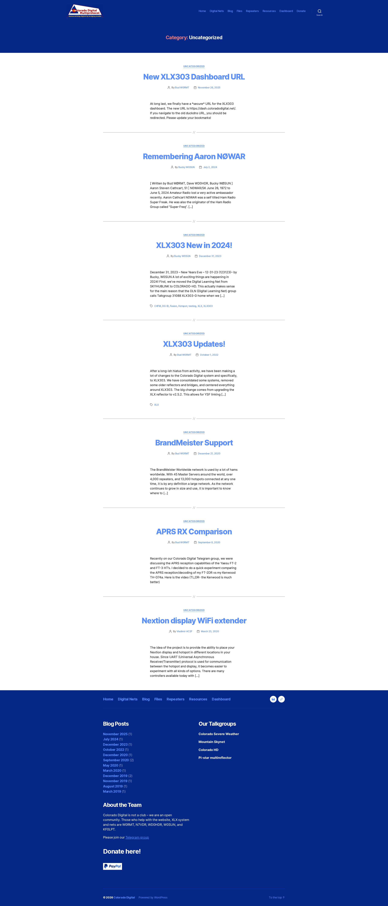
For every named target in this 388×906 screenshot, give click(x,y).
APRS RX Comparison (194, 531)
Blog (230, 11)
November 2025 (115, 734)
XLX (200, 306)
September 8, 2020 (209, 542)
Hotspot (182, 306)
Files (239, 11)
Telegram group (137, 837)
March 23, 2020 (210, 631)
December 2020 (115, 755)
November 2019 (115, 781)
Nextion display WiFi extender (194, 620)
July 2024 (110, 739)
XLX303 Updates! (194, 344)
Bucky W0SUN (186, 167)
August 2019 (113, 786)
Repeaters (252, 11)
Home (202, 11)
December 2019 (115, 776)
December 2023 (115, 744)
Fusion (173, 306)
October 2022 (113, 750)
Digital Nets (217, 11)
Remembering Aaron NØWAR (194, 156)
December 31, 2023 (210, 256)
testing (192, 306)
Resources (269, 11)
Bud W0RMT (182, 87)
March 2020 (112, 770)
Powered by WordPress (153, 897)
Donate (301, 11)
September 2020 (116, 760)
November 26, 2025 (209, 87)
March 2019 (112, 791)
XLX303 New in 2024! (194, 245)
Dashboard (286, 11)
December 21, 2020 (209, 453)
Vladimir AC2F (184, 631)
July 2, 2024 (210, 167)
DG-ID (165, 306)
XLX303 (207, 306)
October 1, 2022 (209, 354)
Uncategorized (194, 66)
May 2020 (110, 765)
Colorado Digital (124, 897)
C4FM (157, 306)
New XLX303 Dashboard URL (194, 76)
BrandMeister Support (194, 442)
